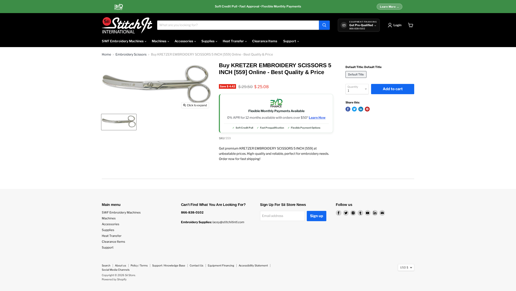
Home (106, 54)
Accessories (184, 41)
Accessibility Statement (253, 265)
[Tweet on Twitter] (354, 109)
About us (120, 265)
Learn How (317, 117)
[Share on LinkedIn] (360, 109)
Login (397, 25)
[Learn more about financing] (258, 6)
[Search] (324, 25)
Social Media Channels (116, 269)
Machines (159, 41)
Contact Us (196, 265)
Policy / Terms (139, 265)
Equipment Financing (221, 265)
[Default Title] (356, 79)
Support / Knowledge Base (168, 265)
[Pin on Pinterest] (367, 109)
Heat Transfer (233, 41)
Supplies (208, 41)
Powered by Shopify (114, 279)
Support (290, 41)
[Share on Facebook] (347, 109)
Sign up (316, 216)
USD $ (404, 267)
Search (106, 265)
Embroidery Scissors (131, 54)
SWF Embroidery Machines (123, 41)
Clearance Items (264, 41)
